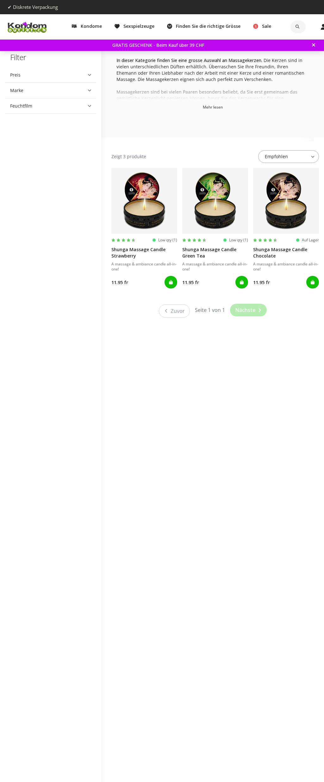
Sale (266, 26)
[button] (48, 75)
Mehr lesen (213, 107)
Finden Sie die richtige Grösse (208, 26)
